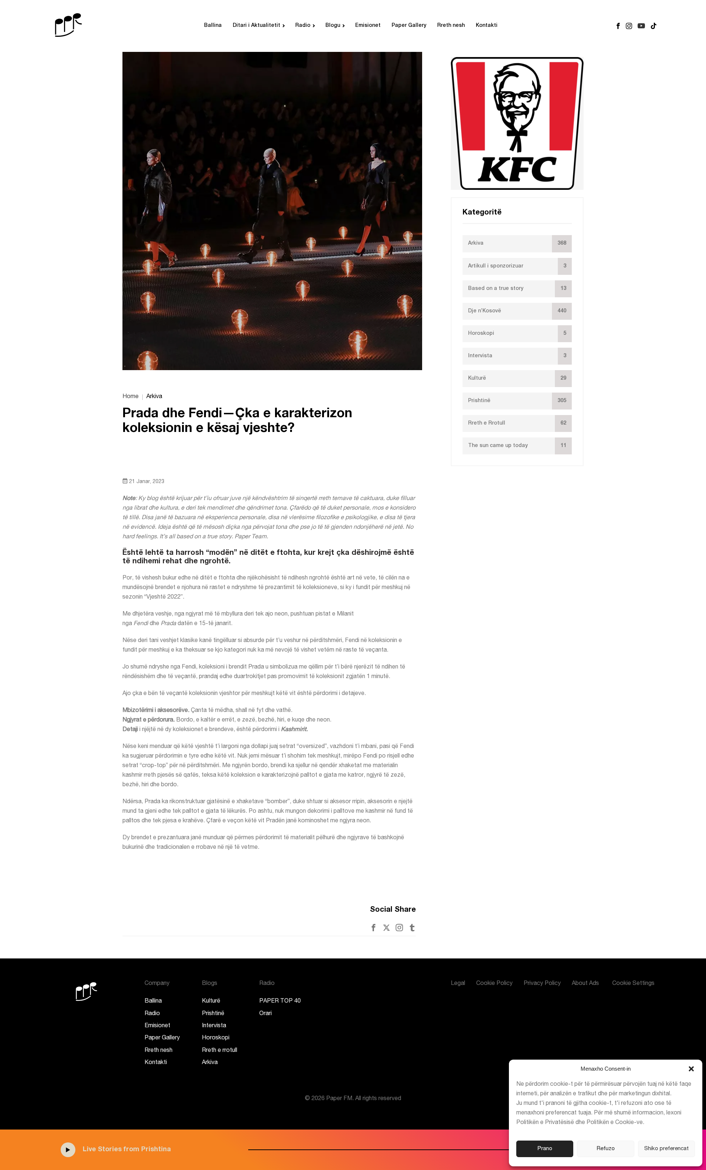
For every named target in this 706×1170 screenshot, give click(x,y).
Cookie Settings (633, 984)
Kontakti (487, 25)
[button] (691, 1068)
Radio (302, 25)
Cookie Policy (494, 984)
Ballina (213, 25)
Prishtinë (213, 1014)
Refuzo (606, 1149)
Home (130, 397)
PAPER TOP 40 (280, 1001)
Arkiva (210, 1063)
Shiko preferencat (666, 1149)
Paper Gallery (409, 25)
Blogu (332, 25)
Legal (458, 984)
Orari (265, 1014)
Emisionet (368, 25)
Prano (545, 1149)
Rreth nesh (451, 25)
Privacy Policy (542, 984)
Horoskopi (215, 1038)
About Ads (585, 984)
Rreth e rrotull (219, 1051)
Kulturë (211, 1001)
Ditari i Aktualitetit (256, 25)
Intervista (214, 1026)
